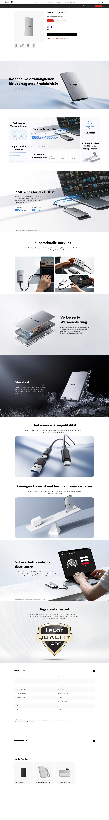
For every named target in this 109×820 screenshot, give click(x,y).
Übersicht (85, 6)
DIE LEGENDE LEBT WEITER (69, 2)
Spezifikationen (91, 6)
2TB (50, 20)
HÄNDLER (58, 2)
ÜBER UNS (51, 2)
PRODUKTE (36, 2)
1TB (57, 20)
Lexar (9, 2)
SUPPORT (44, 2)
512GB (64, 20)
